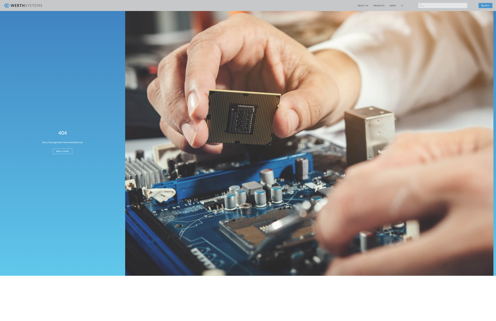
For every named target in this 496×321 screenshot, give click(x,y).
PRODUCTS (379, 5)
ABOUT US (363, 5)
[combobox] (442, 5)
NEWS (393, 5)
